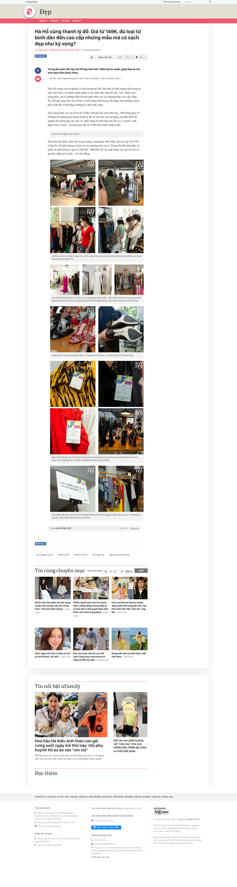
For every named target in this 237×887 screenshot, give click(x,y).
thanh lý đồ (63, 555)
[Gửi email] (38, 79)
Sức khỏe (107, 797)
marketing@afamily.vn (104, 821)
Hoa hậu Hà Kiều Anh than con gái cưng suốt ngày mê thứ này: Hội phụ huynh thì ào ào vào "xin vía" (69, 745)
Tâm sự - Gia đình (142, 797)
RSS (171, 797)
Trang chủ (40, 797)
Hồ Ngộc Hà (98, 555)
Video (165, 797)
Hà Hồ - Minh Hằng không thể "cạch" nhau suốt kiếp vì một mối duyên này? (85, 78)
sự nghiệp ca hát (45, 555)
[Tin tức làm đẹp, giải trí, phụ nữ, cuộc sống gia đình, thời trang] (29, 12)
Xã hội (61, 797)
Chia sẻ (41, 56)
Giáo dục (83, 797)
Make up (77, 21)
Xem (141, 570)
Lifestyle (51, 797)
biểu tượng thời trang (119, 555)
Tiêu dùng (118, 797)
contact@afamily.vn (52, 826)
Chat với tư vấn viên (107, 827)
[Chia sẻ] (38, 70)
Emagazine (32, 2)
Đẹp (46, 12)
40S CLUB (156, 797)
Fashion (54, 21)
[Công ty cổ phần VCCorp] (161, 811)
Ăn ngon (129, 797)
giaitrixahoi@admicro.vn (105, 844)
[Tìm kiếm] (210, 2)
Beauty (43, 21)
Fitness (65, 21)
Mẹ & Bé (74, 797)
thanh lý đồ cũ (81, 555)
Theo (94, 528)
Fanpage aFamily (173, 2)
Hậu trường (95, 797)
